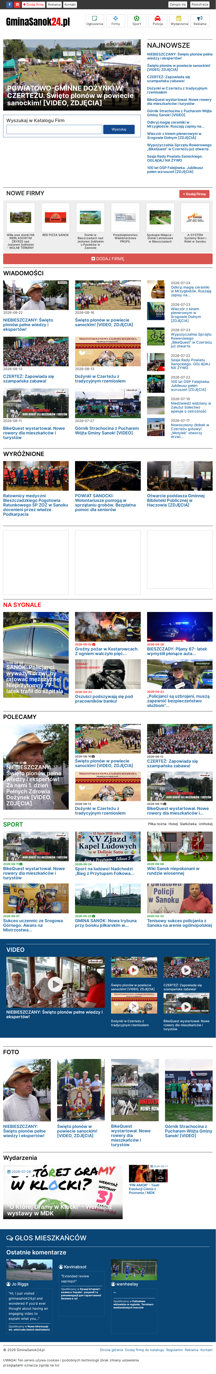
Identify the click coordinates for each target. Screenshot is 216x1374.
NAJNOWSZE (168, 45)
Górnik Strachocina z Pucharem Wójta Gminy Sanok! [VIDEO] (179, 113)
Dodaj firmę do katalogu (144, 1350)
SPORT (13, 824)
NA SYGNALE (22, 604)
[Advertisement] (38, 562)
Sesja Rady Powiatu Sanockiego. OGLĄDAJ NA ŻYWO (175, 158)
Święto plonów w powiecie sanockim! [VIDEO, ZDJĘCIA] (178, 67)
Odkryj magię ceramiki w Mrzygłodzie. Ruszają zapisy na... (175, 124)
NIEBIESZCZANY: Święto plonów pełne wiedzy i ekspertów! (180, 56)
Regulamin (174, 1350)
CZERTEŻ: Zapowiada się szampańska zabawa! (168, 79)
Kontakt (70, 5)
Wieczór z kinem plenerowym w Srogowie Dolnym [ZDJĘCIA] (174, 136)
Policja (158, 24)
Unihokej (206, 824)
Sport (137, 24)
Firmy (115, 24)
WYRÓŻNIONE (23, 454)
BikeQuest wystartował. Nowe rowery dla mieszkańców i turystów (179, 102)
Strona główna (111, 1350)
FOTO (11, 1052)
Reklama (54, 5)
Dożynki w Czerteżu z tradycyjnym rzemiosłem (177, 90)
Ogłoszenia (94, 24)
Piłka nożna (157, 824)
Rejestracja (200, 4)
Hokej (173, 824)
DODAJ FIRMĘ (109, 258)
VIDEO (15, 949)
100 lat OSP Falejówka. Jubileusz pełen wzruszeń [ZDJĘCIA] (175, 170)
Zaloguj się (178, 4)
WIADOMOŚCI (23, 273)
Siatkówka (188, 824)
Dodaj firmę (35, 5)
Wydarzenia (179, 24)
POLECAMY (20, 716)
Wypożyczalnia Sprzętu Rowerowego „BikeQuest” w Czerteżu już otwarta (179, 147)
